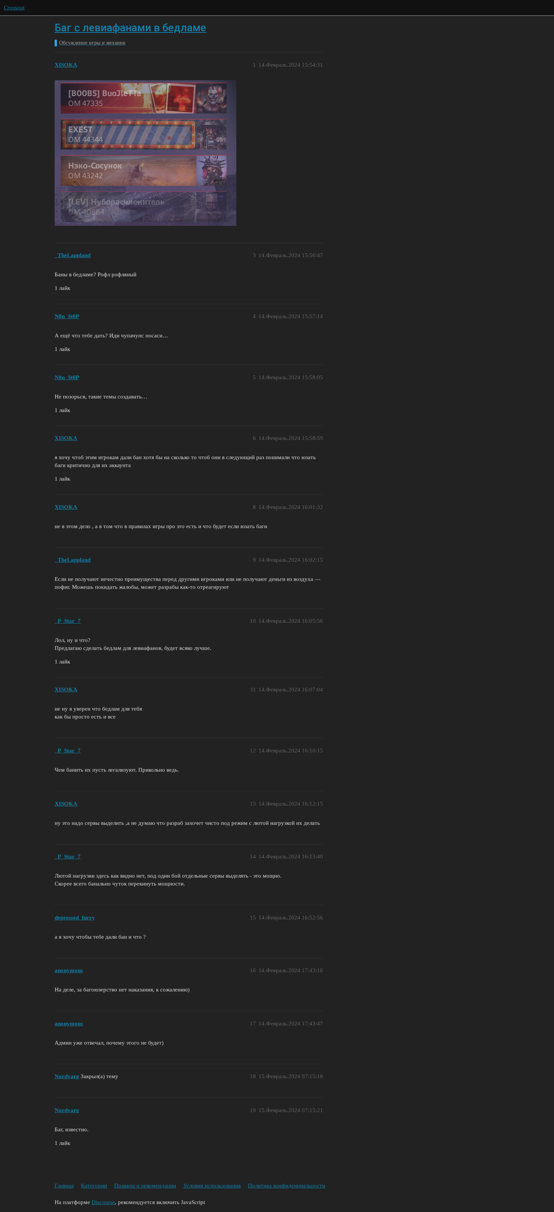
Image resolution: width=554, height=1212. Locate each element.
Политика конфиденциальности (286, 1186)
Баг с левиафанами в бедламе (130, 27)
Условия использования (212, 1186)
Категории (94, 1186)
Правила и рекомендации (145, 1186)
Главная (64, 1186)
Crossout (14, 8)
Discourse (103, 1202)
